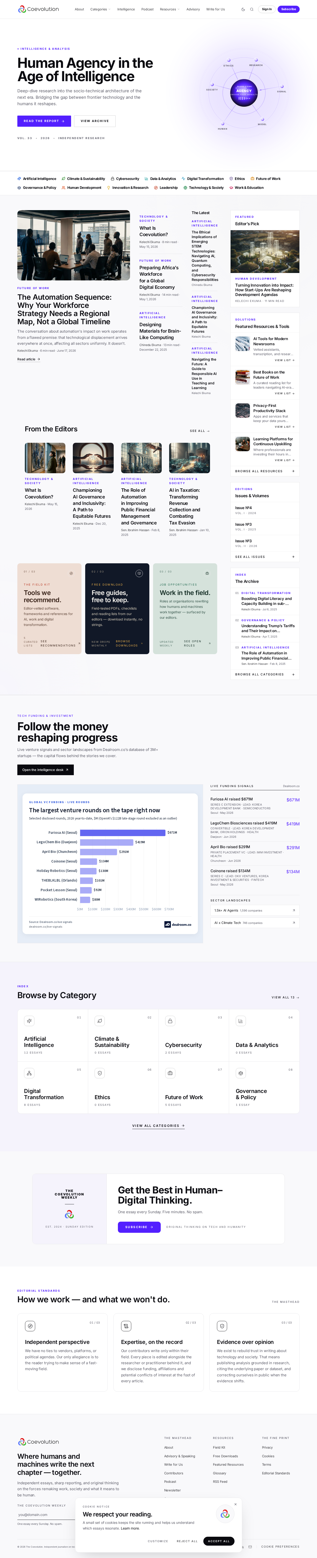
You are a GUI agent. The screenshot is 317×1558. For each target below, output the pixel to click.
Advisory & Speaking (179, 1456)
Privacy (267, 1447)
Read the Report (41, 121)
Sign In (267, 9)
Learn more (130, 1528)
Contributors (173, 1473)
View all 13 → (286, 997)
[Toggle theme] (243, 9)
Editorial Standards (276, 1473)
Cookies (268, 1456)
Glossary (219, 1473)
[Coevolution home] (38, 9)
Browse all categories (259, 674)
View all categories (155, 1126)
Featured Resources (228, 1464)
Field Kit (219, 1447)
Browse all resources (259, 471)
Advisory (193, 9)
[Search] (251, 9)
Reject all (187, 1541)
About (79, 9)
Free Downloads (225, 1456)
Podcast (147, 9)
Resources (168, 9)
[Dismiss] (235, 1504)
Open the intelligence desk (42, 770)
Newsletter (172, 1490)
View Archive (95, 121)
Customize (158, 1541)
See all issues (250, 557)
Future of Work (33, 288)
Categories (98, 9)
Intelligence (126, 9)
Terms (266, 1464)
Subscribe (288, 9)
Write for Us (215, 9)
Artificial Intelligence (152, 315)
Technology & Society (153, 219)
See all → (200, 431)
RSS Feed (220, 1482)
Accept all (219, 1541)
